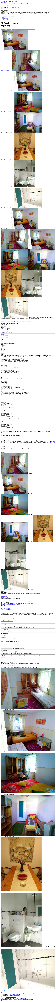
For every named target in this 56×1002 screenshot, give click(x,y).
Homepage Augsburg (5, 608)
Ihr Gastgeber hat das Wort (9, 445)
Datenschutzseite (26, 999)
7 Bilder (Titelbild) (5, 70)
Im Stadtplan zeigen (5, 332)
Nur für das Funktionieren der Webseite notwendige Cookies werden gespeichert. (19, 993)
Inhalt (9, 1)
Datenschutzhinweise (23, 655)
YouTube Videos (5, 994)
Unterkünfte (4, 1)
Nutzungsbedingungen (20, 667)
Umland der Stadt (29, 3)
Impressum (27, 667)
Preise (13, 29)
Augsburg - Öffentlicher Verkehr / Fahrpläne (10, 604)
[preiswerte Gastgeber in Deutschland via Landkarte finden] (26, 13)
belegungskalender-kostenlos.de (9, 998)
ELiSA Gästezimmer (20, 663)
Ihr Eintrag (14, 1)
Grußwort (17, 29)
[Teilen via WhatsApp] (13, 665)
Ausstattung (9, 29)
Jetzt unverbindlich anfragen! (28, 29)
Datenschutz (9, 667)
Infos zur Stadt (15, 4)
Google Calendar (5, 995)
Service (5, 591)
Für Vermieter (3, 667)
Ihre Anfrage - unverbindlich (9, 612)
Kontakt (2, 29)
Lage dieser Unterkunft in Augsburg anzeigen (26, 601)
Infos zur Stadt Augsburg (6, 609)
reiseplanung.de (4, 596)
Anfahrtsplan (17, 378)
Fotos (20, 29)
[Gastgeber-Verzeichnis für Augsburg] (7, 8)
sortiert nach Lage (4, 3)
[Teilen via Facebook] (9, 665)
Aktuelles (10, 4)
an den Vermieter (10, 641)
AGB (13, 667)
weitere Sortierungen (20, 3)
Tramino (4, 997)
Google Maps (3, 594)
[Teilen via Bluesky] (10, 665)
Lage (5, 29)
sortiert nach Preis (12, 3)
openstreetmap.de (4, 597)
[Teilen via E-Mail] (15, 665)
